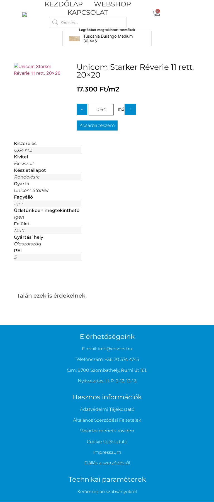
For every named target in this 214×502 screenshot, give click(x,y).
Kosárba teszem (97, 125)
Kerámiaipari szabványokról (107, 491)
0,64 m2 (23, 150)
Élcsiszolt (24, 163)
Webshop (112, 4)
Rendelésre (27, 177)
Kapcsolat (87, 12)
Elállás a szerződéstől (107, 462)
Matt (19, 230)
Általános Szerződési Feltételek (107, 420)
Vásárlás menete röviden (107, 430)
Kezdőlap (64, 4)
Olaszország (27, 244)
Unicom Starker (31, 190)
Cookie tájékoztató (107, 441)
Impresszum (107, 452)
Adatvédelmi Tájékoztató (107, 409)
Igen (19, 203)
